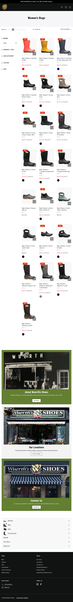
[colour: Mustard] (40, 69)
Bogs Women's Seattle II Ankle (64, 247)
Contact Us (36, 507)
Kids (3, 564)
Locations (39, 562)
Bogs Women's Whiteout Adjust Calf (29, 284)
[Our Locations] (36, 426)
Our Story (36, 400)
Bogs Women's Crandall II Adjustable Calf (46, 171)
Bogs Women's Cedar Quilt (46, 133)
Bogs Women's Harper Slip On (29, 209)
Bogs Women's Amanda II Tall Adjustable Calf (64, 59)
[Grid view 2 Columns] (10, 29)
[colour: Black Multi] (58, 143)
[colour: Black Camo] (23, 294)
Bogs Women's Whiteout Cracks (62, 284)
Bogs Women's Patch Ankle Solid (28, 247)
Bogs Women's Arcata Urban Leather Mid (28, 133)
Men (3, 559)
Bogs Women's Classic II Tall (29, 170)
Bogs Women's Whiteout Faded (27, 324)
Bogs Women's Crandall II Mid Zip (63, 170)
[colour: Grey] (40, 296)
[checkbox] (10, 43)
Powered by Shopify (22, 598)
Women (4, 562)
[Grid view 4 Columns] (15, 29)
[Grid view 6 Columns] (23, 29)
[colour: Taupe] (58, 105)
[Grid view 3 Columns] (13, 29)
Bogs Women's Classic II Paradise (64, 133)
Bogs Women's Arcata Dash (46, 96)
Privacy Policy (40, 570)
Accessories (5, 567)
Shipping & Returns (41, 567)
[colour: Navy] (58, 69)
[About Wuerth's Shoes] (36, 370)
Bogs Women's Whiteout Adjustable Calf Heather (45, 285)
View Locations (36, 453)
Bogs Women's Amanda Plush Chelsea (29, 96)
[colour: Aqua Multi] (58, 218)
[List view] (8, 29)
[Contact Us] (36, 479)
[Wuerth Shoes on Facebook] (41, 584)
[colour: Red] (23, 69)
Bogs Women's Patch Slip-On (45, 247)
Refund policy (5, 572)
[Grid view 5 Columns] (19, 29)
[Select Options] (34, 53)
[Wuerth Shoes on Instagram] (37, 584)
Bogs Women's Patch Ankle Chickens (63, 209)
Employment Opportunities (44, 572)
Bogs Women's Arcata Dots (64, 96)
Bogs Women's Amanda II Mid (29, 59)
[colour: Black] (23, 105)
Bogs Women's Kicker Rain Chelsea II (46, 209)
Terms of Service (6, 570)
